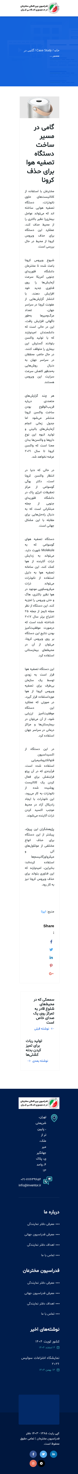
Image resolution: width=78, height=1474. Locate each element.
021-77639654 (31, 1179)
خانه (56, 50)
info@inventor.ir (30, 1185)
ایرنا (43, 911)
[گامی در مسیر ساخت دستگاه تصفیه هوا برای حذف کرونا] (51, 941)
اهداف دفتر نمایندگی (40, 1245)
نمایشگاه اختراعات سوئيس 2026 (40, 1361)
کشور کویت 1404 (47, 1341)
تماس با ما (47, 1255)
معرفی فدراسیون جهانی (39, 1234)
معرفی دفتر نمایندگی (40, 1224)
